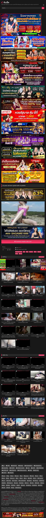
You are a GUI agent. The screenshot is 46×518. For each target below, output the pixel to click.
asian (4, 475)
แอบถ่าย (4, 472)
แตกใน (40, 485)
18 (24, 251)
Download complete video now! (24, 241)
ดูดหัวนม (42, 480)
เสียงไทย (35, 485)
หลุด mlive (33, 500)
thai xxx (13, 478)
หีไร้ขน (14, 485)
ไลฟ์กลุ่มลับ (11, 472)
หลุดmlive (6, 496)
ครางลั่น (9, 480)
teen (35, 251)
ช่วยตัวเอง (36, 480)
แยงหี (4, 487)
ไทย (13, 487)
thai (8, 478)
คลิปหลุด (21, 465)
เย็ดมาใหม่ (36, 470)
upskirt (40, 251)
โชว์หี (9, 487)
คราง (4, 480)
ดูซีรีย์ (30, 509)
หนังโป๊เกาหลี (5, 470)
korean (32, 475)
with (17, 253)
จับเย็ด (6, 2)
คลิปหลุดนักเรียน (19, 251)
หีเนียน (8, 485)
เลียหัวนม (29, 485)
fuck (12, 475)
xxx (25, 478)
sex (41, 475)
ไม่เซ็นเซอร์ (19, 487)
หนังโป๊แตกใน (13, 470)
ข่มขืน (8, 465)
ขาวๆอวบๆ (41, 478)
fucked (17, 475)
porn (37, 475)
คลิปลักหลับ (15, 465)
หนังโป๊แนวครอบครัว (22, 470)
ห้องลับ (23, 485)
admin (20, 247)
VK (17, 478)
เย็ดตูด (30, 470)
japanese (26, 475)
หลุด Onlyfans (41, 502)
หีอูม (4, 485)
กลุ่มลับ (30, 478)
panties (31, 251)
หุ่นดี (18, 485)
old (27, 251)
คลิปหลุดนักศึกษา (29, 465)
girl (21, 475)
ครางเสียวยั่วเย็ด (22, 480)
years (21, 253)
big (8, 475)
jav (3, 465)
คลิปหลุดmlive (12, 494)
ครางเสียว (15, 480)
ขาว (35, 478)
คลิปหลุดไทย (5, 499)
